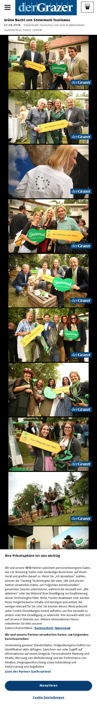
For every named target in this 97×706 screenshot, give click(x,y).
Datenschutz (43, 628)
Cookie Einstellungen (48, 697)
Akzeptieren (48, 685)
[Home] (46, 7)
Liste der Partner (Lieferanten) (28, 671)
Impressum (62, 628)
